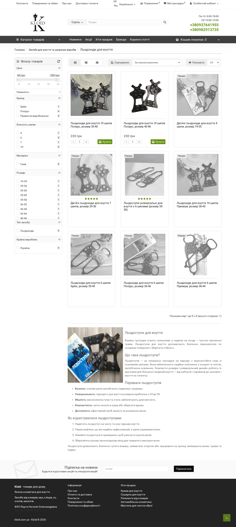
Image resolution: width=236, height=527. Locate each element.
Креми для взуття (131, 490)
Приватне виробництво (34, 115)
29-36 (23, 185)
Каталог (32, 39)
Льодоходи (27, 230)
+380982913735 (204, 30)
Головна (20, 49)
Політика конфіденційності (84, 505)
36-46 (23, 213)
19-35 (23, 181)
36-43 (23, 204)
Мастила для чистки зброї (136, 505)
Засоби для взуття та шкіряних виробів (52, 49)
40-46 (23, 218)
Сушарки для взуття (133, 494)
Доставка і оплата (87, 3)
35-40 (23, 190)
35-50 (23, 199)
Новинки (75, 39)
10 (21, 146)
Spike (23, 106)
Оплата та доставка (80, 494)
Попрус (24, 111)
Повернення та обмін (45, 3)
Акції (88, 39)
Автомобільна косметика (136, 501)
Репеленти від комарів (134, 498)
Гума (23, 164)
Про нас (67, 3)
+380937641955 (204, 25)
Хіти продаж (104, 39)
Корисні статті (140, 39)
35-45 (23, 195)
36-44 (23, 209)
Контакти (22, 3)
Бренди (121, 39)
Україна (25, 247)
